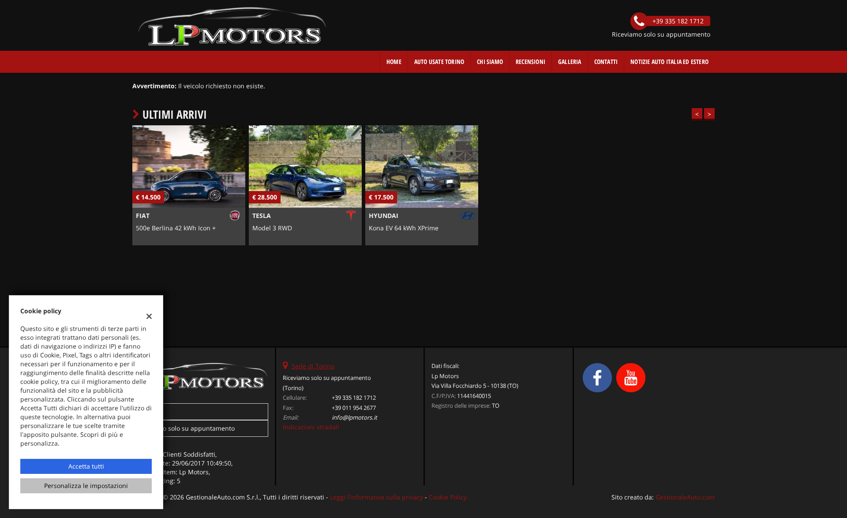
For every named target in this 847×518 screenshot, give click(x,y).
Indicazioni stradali (311, 427)
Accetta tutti (86, 466)
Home (393, 61)
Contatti (606, 61)
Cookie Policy (448, 497)
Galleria (569, 61)
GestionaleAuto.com (685, 497)
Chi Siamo (490, 61)
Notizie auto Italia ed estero (669, 61)
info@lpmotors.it (354, 417)
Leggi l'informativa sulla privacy (376, 497)
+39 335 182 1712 (354, 398)
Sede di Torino (313, 366)
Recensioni (530, 61)
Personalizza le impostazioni (86, 485)
